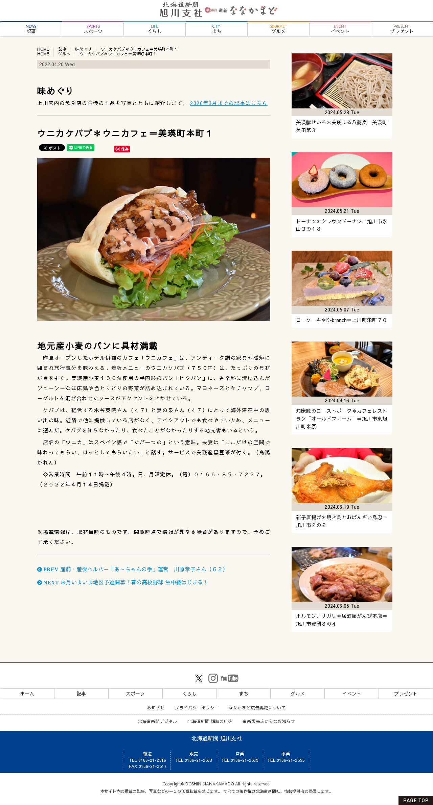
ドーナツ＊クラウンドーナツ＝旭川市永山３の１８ (341, 225)
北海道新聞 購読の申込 (210, 721)
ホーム (27, 693)
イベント (340, 29)
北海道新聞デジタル (157, 721)
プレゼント (402, 29)
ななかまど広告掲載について (257, 707)
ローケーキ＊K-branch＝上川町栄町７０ (341, 320)
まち (216, 29)
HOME (43, 49)
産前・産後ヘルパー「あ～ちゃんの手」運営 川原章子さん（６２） (135, 569)
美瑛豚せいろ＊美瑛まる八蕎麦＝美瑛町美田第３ (341, 126)
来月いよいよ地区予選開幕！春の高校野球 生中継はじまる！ (125, 582)
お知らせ (156, 707)
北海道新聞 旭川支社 (216, 738)
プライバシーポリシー (197, 707)
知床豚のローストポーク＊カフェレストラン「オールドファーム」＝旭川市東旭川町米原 (341, 418)
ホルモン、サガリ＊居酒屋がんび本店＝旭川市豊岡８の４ (341, 619)
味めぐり (83, 49)
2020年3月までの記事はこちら (229, 102)
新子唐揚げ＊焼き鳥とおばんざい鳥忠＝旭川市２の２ (341, 521)
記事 (31, 29)
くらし (154, 29)
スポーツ (93, 29)
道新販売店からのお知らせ (269, 721)
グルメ (278, 29)
